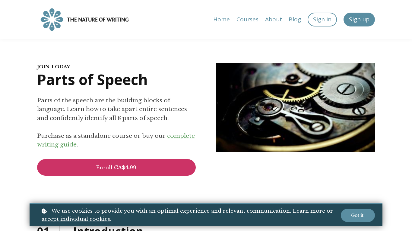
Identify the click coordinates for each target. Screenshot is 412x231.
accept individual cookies (76, 219)
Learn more (309, 211)
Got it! (358, 215)
